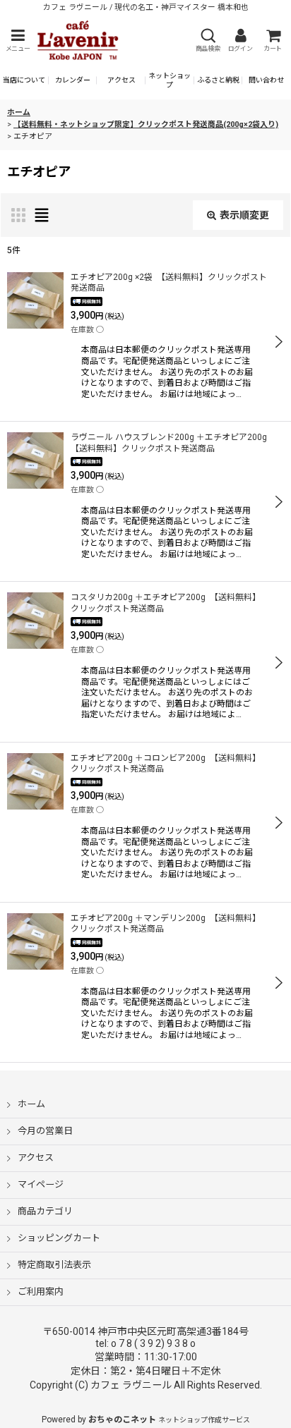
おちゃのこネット (122, 1419)
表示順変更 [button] (244, 215)
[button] (18, 40)
